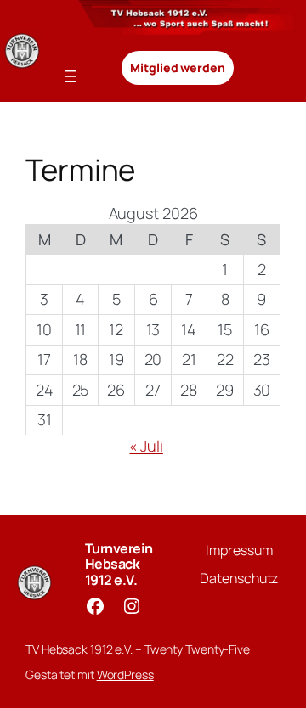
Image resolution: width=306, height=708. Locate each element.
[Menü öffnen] (70, 76)
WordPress (125, 674)
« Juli (145, 445)
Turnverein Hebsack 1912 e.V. (119, 563)
